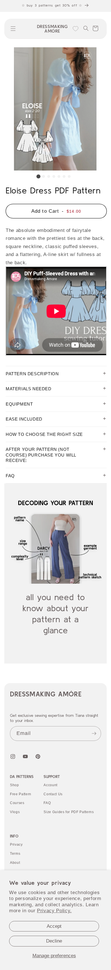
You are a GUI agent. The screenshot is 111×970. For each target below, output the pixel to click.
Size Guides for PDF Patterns (69, 812)
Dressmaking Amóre (45, 694)
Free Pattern (20, 794)
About (15, 863)
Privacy (16, 845)
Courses (17, 803)
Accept (54, 926)
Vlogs (15, 812)
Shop (14, 785)
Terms (15, 854)
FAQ (47, 803)
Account (50, 785)
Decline (54, 940)
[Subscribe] (94, 733)
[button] (13, 28)
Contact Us (53, 794)
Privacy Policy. (54, 910)
